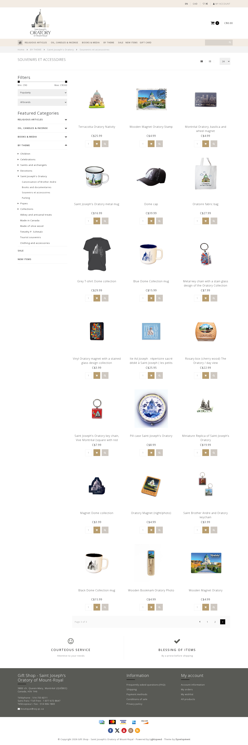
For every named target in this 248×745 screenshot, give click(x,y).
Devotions (26, 170)
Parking (26, 197)
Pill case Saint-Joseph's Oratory (151, 436)
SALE (120, 42)
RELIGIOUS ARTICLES (36, 42)
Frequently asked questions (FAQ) (146, 684)
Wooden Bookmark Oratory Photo (151, 590)
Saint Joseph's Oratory (33, 176)
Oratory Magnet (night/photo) (151, 513)
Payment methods (137, 694)
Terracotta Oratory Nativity (96, 127)
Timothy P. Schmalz (31, 231)
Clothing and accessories (35, 243)
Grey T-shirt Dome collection (96, 281)
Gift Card (145, 42)
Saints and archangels (33, 164)
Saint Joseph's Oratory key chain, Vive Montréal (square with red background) (97, 440)
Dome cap (151, 204)
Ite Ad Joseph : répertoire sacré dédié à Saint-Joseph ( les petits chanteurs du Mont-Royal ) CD (151, 363)
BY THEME (109, 42)
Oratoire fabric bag (205, 204)
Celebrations (28, 159)
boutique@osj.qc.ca (32, 708)
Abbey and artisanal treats (36, 214)
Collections (26, 208)
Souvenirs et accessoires (36, 192)
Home (21, 49)
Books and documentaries (36, 187)
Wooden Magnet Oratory (206, 590)
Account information (193, 684)
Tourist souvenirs (30, 237)
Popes (24, 203)
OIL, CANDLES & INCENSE (64, 42)
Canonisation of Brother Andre (39, 181)
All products (188, 699)
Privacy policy (134, 703)
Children (25, 153)
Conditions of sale (137, 699)
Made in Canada (29, 220)
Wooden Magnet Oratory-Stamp (151, 127)
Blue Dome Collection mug (151, 281)
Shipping (132, 689)
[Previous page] (199, 621)
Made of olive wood (32, 225)
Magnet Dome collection (96, 513)
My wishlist (187, 694)
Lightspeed (156, 739)
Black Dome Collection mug (96, 590)
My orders (187, 689)
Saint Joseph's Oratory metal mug (96, 204)
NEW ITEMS (132, 42)
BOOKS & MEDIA (91, 42)
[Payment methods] (101, 722)
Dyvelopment (183, 739)
